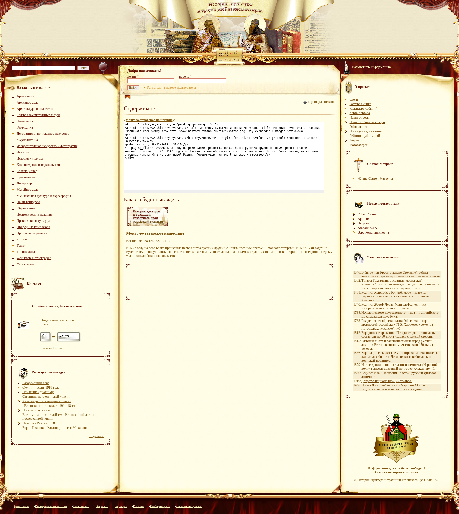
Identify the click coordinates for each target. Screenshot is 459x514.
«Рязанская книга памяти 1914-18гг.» (49, 406)
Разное (22, 239)
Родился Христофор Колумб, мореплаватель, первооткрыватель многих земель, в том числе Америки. (395, 296)
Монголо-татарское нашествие (149, 120)
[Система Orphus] (60, 341)
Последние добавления (366, 131)
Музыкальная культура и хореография (44, 196)
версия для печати (320, 102)
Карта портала (360, 113)
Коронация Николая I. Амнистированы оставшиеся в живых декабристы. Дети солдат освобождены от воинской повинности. (399, 356)
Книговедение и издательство (38, 165)
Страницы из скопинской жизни (46, 396)
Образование (26, 208)
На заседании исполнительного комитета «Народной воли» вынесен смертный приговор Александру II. (399, 366)
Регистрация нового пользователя (171, 87)
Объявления (358, 126)
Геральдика (25, 127)
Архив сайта (21, 506)
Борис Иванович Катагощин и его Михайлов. (55, 428)
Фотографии (26, 264)
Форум (354, 140)
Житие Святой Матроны (375, 178)
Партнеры (121, 506)
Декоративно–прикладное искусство (43, 133)
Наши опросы (359, 117)
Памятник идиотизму (38, 392)
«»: (149, 120)
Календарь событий (363, 108)
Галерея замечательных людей (38, 115)
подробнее (96, 436)
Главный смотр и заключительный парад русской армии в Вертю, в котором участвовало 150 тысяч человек (397, 344)
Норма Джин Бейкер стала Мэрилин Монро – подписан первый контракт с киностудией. (394, 387)
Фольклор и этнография (34, 258)
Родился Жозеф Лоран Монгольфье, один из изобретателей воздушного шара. (393, 306)
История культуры (30, 158)
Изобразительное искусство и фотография (47, 146)
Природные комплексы (33, 227)
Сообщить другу (160, 506)
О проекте (102, 506)
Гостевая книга (360, 104)
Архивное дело (27, 102)
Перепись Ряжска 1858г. (39, 423)
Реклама (138, 506)
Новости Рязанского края (367, 122)
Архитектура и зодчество (35, 109)
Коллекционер (27, 171)
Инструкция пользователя (51, 506)
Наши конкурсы (28, 202)
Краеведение (26, 177)
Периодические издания (34, 214)
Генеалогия (25, 121)
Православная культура (33, 221)
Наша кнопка (81, 506)
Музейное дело (27, 189)
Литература (25, 183)
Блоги (354, 99)
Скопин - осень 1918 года (40, 387)
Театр (21, 245)
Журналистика (27, 140)
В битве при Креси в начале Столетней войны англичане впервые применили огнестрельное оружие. (401, 274)
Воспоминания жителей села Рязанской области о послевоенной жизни (58, 416)
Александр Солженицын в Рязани (46, 401)
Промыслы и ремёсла (32, 233)
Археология (25, 96)
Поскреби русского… (37, 410)
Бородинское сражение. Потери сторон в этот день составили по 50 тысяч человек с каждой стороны (398, 334)
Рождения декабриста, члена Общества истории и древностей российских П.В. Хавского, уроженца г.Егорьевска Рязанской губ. (397, 324)
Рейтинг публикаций (365, 136)
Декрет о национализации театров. (386, 381)
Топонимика (26, 252)
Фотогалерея (358, 145)
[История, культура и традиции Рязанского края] (147, 226)
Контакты (35, 284)
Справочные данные (189, 506)
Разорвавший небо (35, 383)
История (23, 152)
